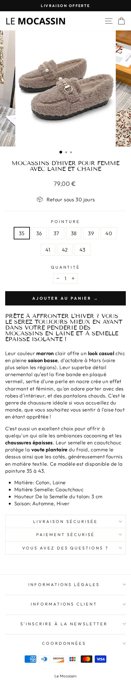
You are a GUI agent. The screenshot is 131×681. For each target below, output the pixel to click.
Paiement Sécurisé (65, 534)
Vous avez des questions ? (65, 547)
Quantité (65, 267)
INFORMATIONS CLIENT (64, 604)
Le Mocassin (66, 675)
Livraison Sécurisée (65, 521)
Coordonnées (64, 643)
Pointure (65, 221)
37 (56, 233)
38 (74, 233)
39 (91, 233)
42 (65, 249)
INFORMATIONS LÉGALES (64, 584)
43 (83, 249)
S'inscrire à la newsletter (63, 623)
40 (108, 233)
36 (39, 233)
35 (22, 233)
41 (47, 249)
